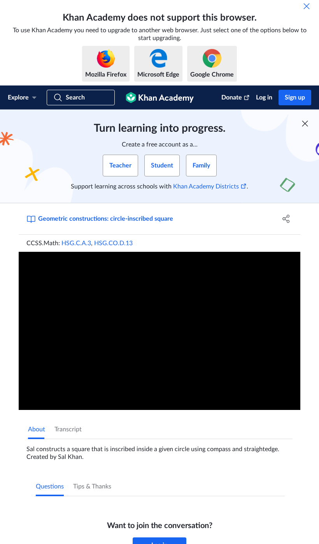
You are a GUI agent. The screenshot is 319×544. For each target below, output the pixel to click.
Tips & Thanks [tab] (92, 486)
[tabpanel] (159, 450)
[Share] (286, 219)
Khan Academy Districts (206, 186)
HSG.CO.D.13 (113, 243)
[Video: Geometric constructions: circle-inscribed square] (159, 331)
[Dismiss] (306, 6)
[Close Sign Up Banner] (305, 123)
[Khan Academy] (160, 97)
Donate (231, 97)
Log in (264, 97)
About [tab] (36, 429)
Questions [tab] (50, 486)
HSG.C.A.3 (76, 243)
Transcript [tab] (68, 429)
